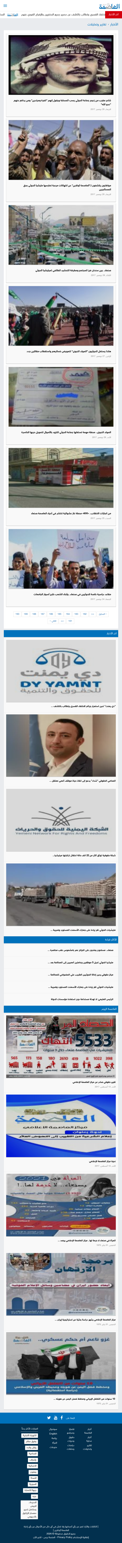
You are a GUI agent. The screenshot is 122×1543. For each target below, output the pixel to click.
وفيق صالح (31, 1441)
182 (85, 614)
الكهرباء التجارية (29, 1435)
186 (51, 614)
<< (92, 614)
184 (68, 614)
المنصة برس (49, 1537)
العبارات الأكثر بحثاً (30, 1429)
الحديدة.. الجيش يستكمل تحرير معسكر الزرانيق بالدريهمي (29, 1509)
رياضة (54, 1438)
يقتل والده (31, 1447)
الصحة (33, 1478)
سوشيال (53, 1429)
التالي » (53, 621)
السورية (32, 1484)
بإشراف (33, 1460)
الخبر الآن (37, 1537)
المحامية (32, 1453)
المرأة (54, 1443)
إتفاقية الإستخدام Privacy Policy (73, 1537)
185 (59, 614)
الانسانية (32, 1466)
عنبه (34, 1496)
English (53, 1434)
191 (70, 621)
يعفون (33, 1472)
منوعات (53, 1447)
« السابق (103, 614)
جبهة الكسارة (30, 1490)
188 (34, 614)
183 (76, 614)
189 (26, 614)
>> (62, 621)
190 (17, 614)
